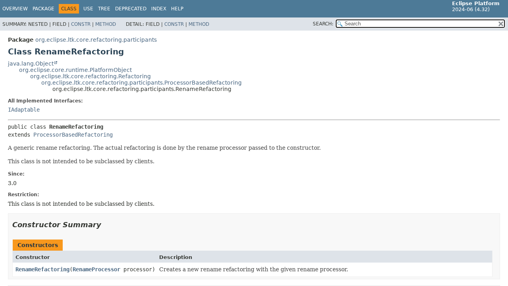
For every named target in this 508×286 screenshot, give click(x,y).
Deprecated (130, 9)
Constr (80, 24)
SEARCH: (323, 24)
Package (43, 9)
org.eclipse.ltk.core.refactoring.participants (96, 40)
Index (158, 9)
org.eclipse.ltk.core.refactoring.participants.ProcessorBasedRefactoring (141, 82)
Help (177, 9)
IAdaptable (24, 109)
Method (105, 24)
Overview (15, 9)
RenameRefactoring (42, 269)
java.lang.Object (31, 63)
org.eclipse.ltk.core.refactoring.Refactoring (90, 76)
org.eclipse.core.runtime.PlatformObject (75, 70)
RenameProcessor (96, 269)
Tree (104, 9)
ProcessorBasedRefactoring (73, 134)
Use (88, 9)
